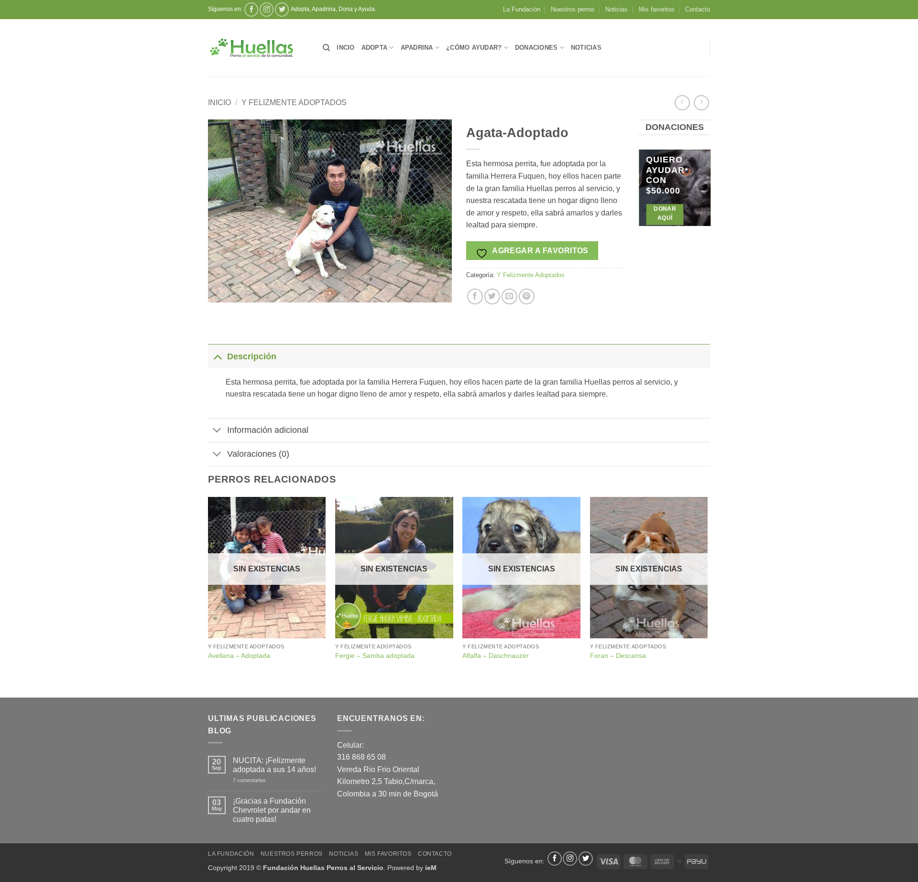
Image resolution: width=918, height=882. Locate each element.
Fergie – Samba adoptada (375, 655)
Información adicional (267, 430)
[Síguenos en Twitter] (282, 9)
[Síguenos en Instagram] (266, 9)
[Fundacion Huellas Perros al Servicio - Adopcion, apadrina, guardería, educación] (258, 47)
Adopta (374, 47)
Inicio (219, 102)
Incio (345, 47)
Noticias (616, 9)
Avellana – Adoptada (239, 655)
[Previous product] (701, 102)
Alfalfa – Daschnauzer (495, 655)
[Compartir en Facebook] (475, 296)
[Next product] (682, 102)
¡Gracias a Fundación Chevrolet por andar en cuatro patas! (272, 810)
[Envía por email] (509, 296)
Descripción (251, 356)
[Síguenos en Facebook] (251, 9)
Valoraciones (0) (258, 454)
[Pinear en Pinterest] (527, 296)
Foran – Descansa (618, 655)
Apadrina (417, 47)
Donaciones (536, 47)
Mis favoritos (657, 9)
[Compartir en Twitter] (492, 296)
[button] (220, 290)
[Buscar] (326, 48)
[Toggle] (217, 356)
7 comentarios (263, 780)
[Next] (703, 195)
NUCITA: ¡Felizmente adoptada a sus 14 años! (274, 765)
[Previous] (645, 195)
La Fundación (521, 9)
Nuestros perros (573, 9)
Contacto (697, 9)
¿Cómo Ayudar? (474, 47)
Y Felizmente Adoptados (294, 102)
